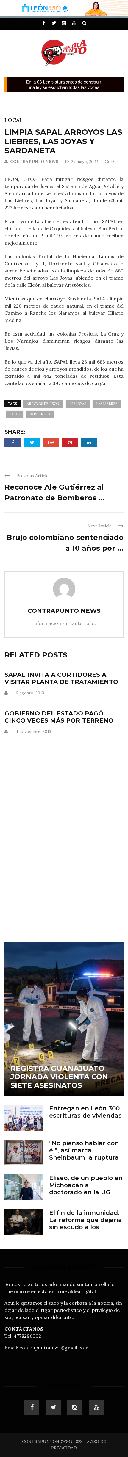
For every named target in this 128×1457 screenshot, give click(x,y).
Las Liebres (106, 404)
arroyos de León (43, 404)
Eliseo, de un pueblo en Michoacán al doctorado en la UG (86, 1185)
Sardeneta (40, 414)
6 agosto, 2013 (30, 692)
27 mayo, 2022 (85, 161)
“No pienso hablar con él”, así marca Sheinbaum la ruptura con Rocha (84, 1154)
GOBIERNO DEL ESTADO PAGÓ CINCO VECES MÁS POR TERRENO (58, 717)
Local (13, 120)
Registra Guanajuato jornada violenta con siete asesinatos (59, 1077)
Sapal (15, 414)
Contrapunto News (34, 161)
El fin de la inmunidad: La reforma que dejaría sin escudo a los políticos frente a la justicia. (85, 1227)
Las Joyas (77, 404)
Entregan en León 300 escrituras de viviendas (85, 1112)
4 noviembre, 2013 (33, 731)
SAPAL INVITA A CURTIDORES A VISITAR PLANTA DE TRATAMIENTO (61, 678)
